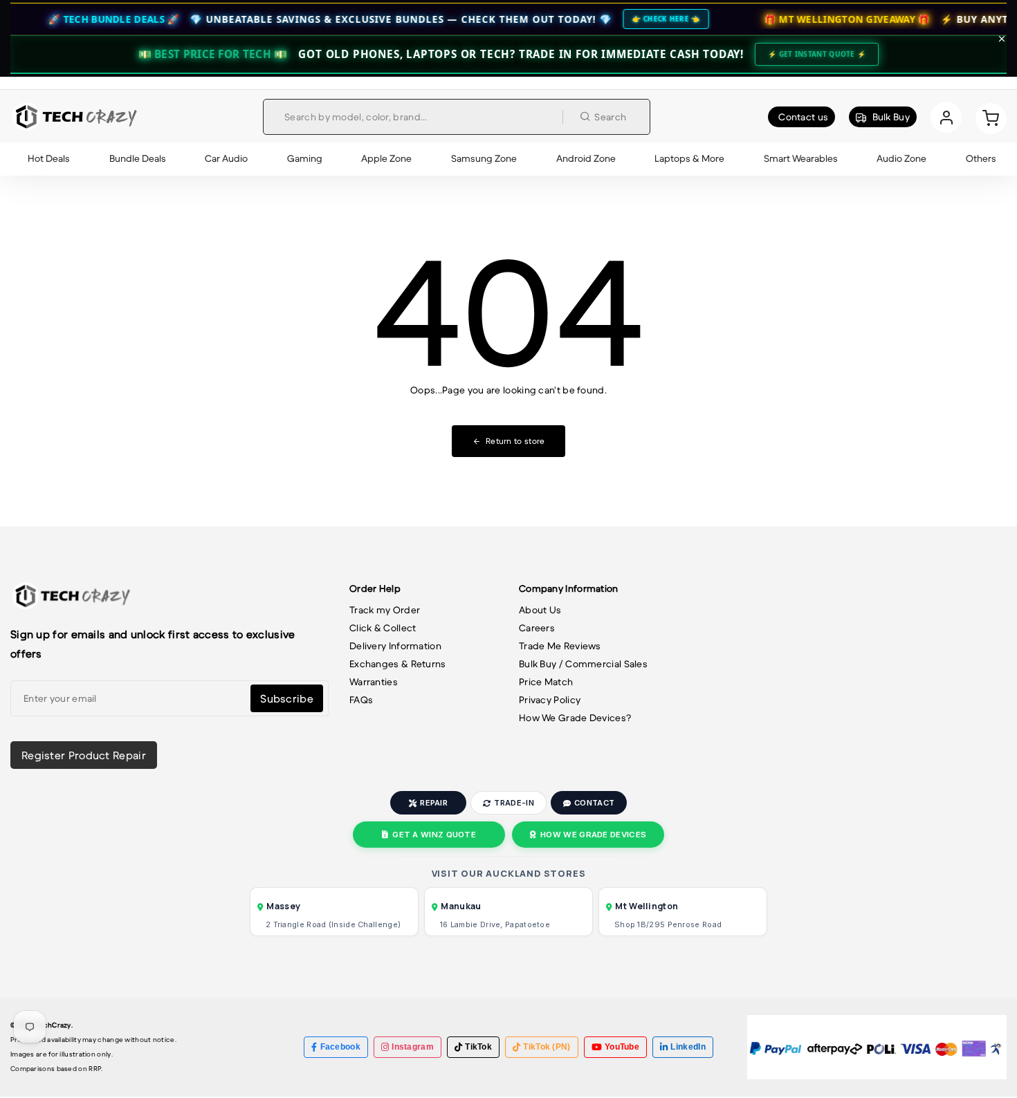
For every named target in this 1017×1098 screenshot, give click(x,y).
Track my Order (384, 610)
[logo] (74, 117)
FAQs (361, 700)
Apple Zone (386, 158)
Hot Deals (49, 158)
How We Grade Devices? (575, 717)
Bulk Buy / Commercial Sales (583, 664)
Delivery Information (395, 646)
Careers (537, 628)
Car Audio (226, 158)
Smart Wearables (801, 158)
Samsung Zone (484, 158)
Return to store (515, 441)
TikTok (478, 1047)
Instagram (413, 1047)
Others (981, 158)
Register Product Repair (83, 755)
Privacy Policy (549, 700)
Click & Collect (382, 628)
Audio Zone (901, 158)
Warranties (373, 682)
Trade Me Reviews (560, 646)
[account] (946, 117)
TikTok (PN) (546, 1047)
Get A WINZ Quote (434, 834)
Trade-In (513, 803)
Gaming (304, 158)
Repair (434, 803)
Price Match (546, 682)
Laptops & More (689, 158)
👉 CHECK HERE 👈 (632, 19)
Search (610, 117)
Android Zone (586, 158)
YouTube (622, 1047)
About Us (540, 610)
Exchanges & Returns (397, 664)
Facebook (340, 1047)
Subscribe (286, 698)
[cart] (991, 117)
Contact (594, 803)
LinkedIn (687, 1047)
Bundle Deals (137, 158)
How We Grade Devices (593, 834)
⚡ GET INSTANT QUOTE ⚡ (816, 54)
